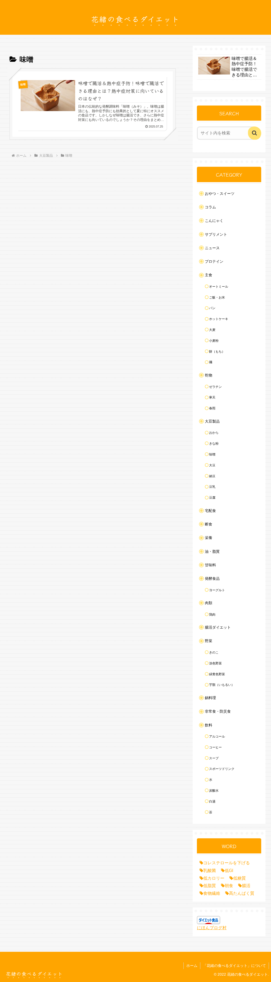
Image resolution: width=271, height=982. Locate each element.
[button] (254, 133)
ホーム (191, 965)
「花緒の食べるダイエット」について (234, 965)
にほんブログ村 (212, 928)
